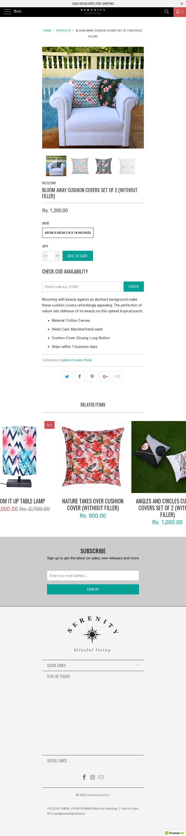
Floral (88, 360)
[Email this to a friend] (117, 376)
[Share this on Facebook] (79, 376)
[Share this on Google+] (105, 376)
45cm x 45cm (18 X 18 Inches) (68, 232)
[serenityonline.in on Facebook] (84, 777)
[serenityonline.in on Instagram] (92, 777)
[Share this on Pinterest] (92, 376)
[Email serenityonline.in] (101, 777)
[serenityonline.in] (93, 12)
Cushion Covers (71, 360)
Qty (45, 246)
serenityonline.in (98, 795)
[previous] (47, 97)
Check (134, 286)
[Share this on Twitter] (67, 376)
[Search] (166, 12)
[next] (138, 97)
